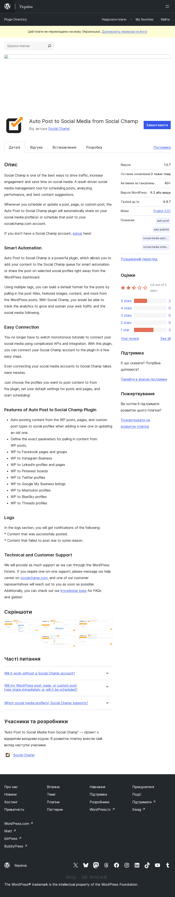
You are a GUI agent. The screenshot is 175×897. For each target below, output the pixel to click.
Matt (10, 831)
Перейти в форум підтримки (144, 379)
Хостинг (11, 802)
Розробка (94, 147)
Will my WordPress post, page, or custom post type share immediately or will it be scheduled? (40, 687)
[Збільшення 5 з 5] (107, 640)
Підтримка (162, 147)
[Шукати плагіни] (49, 46)
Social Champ (59, 128)
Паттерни (55, 809)
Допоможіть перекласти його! (124, 31)
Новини (10, 794)
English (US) (162, 211)
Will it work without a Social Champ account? (39, 673)
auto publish (161, 229)
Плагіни (53, 802)
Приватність (14, 809)
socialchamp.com (34, 578)
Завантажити (157, 125)
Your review (130, 338)
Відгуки (36, 147)
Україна (20, 865)
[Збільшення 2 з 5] (69, 625)
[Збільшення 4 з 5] (107, 625)
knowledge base (74, 590)
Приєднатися (143, 787)
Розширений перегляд (139, 259)
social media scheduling (156, 247)
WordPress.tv (102, 809)
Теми (51, 794)
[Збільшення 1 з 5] (32, 625)
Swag (138, 809)
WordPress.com (18, 823)
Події (136, 794)
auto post (163, 220)
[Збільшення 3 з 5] (69, 641)
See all (165, 338)
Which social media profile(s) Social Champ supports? (46, 703)
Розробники (99, 802)
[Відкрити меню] (168, 6)
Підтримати (144, 802)
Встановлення (64, 147)
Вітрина (53, 787)
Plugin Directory (15, 19)
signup (77, 233)
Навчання (97, 787)
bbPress (13, 838)
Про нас (11, 787)
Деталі (14, 147)
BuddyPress (16, 846)
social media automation (156, 238)
